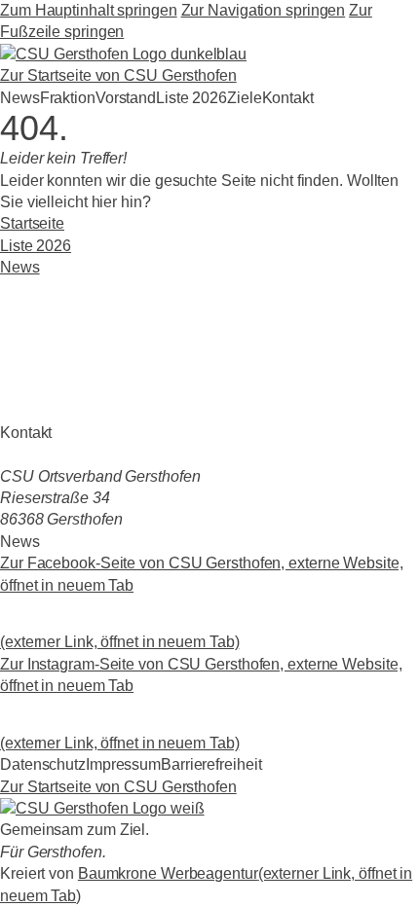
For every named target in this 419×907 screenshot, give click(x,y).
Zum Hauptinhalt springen (88, 10)
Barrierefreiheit (211, 764)
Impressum (123, 764)
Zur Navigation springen (263, 10)
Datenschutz (43, 764)
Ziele (244, 98)
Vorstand (125, 98)
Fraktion (67, 98)
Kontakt (288, 98)
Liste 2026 (191, 98)
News (20, 98)
